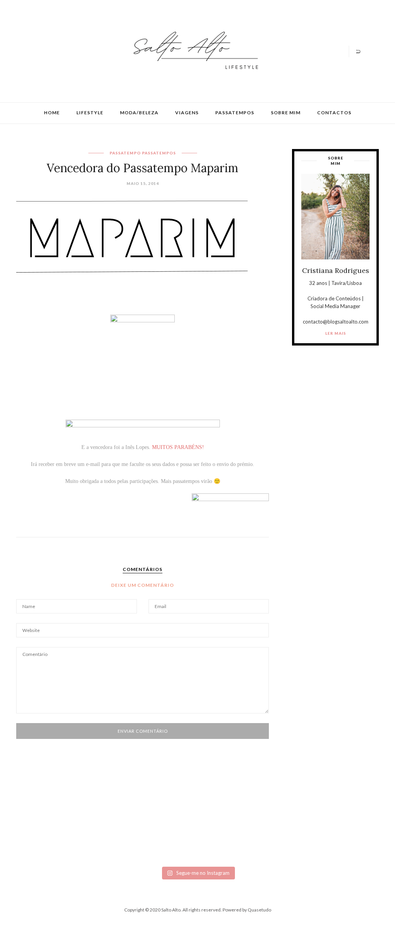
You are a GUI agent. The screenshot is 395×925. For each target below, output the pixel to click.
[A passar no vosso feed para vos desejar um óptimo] (47, 844)
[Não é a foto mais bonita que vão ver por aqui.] (167, 844)
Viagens (187, 112)
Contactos (334, 112)
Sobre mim (285, 112)
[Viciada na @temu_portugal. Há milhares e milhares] (347, 844)
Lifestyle (89, 112)
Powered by (247, 910)
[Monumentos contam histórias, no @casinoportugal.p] (227, 844)
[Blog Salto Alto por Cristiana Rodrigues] (193, 50)
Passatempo (125, 153)
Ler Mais (335, 333)
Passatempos (234, 112)
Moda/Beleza (139, 112)
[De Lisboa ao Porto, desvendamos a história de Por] (107, 844)
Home (52, 112)
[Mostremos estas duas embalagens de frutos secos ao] (288, 844)
